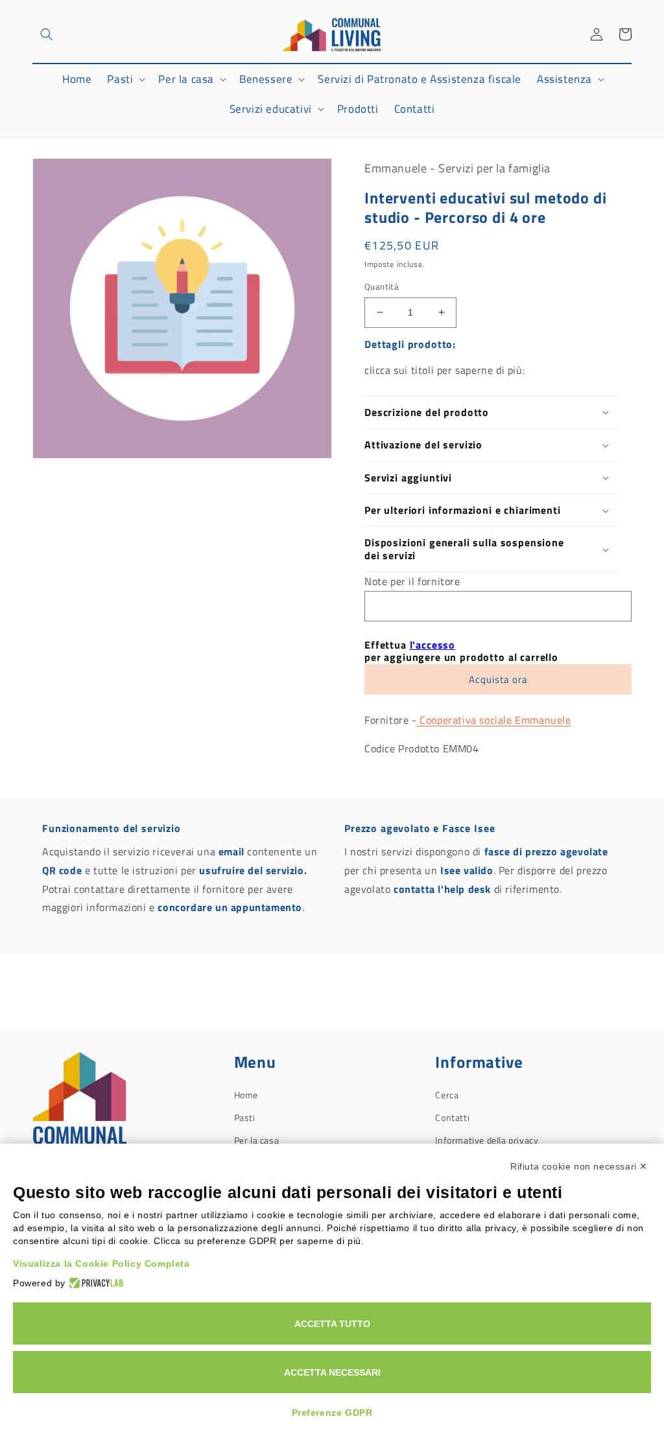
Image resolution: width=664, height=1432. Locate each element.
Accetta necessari (332, 1372)
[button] (46, 34)
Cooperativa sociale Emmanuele (494, 720)
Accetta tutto (332, 1324)
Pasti (244, 1117)
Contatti (452, 1117)
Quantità (381, 287)
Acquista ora (498, 679)
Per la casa (256, 1140)
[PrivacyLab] (94, 1282)
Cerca (446, 1095)
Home (246, 1095)
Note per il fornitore (412, 581)
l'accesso (433, 644)
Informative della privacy (486, 1140)
